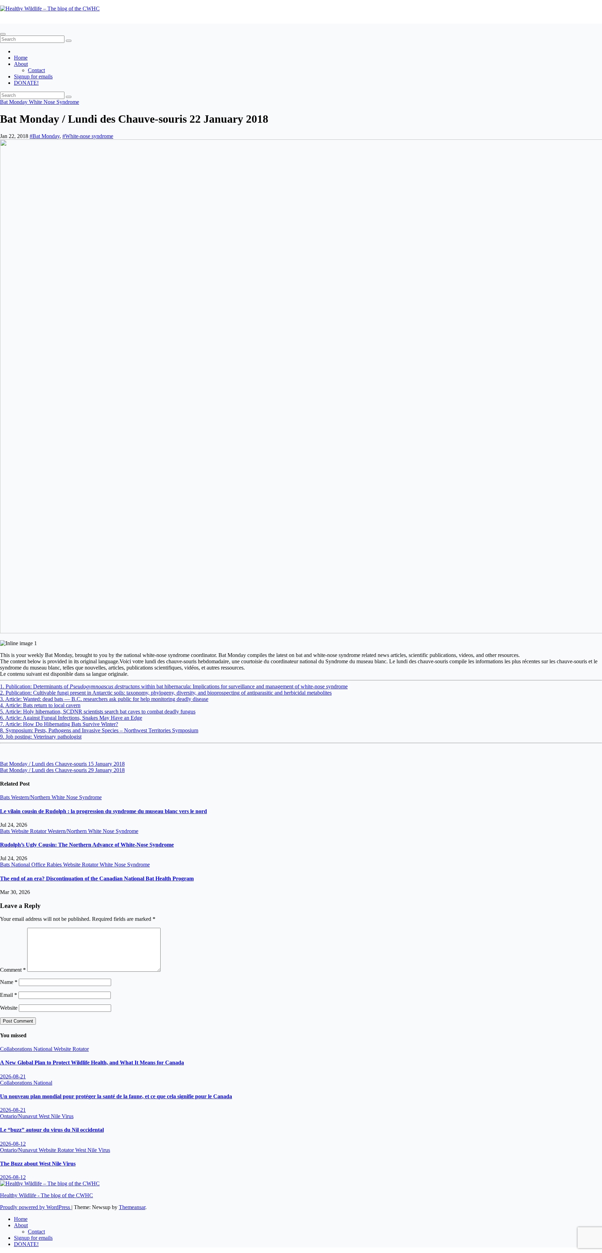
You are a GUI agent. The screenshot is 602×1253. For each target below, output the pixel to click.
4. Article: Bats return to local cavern (40, 705)
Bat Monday (14, 102)
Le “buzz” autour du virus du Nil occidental (52, 1130)
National (43, 1049)
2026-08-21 (13, 1076)
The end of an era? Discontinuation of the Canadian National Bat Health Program (97, 878)
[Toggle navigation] (3, 34)
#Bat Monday (45, 136)
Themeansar (132, 1207)
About (21, 64)
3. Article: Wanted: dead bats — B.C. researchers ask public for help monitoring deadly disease (104, 699)
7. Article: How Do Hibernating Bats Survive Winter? (59, 724)
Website (8, 1008)
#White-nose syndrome (87, 136)
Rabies (55, 865)
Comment (13, 970)
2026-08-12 (13, 1144)
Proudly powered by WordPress (35, 1207)
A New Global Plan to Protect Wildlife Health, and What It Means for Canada (92, 1062)
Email (8, 995)
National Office (29, 865)
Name (8, 982)
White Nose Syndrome (54, 102)
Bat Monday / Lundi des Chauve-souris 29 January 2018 (62, 770)
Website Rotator (29, 831)
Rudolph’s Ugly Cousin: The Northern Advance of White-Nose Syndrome (87, 845)
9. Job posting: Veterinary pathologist (41, 737)
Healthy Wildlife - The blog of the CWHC (46, 20)
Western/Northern (31, 797)
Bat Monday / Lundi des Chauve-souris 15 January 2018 (62, 764)
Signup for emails (33, 76)
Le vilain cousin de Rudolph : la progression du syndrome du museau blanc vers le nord (103, 811)
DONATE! (26, 83)
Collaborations (16, 1049)
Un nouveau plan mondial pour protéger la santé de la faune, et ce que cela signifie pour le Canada (116, 1096)
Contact (36, 70)
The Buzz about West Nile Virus (38, 1164)
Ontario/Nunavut (19, 1116)
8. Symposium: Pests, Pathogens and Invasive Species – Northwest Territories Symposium (99, 730)
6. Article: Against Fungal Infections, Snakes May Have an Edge (71, 718)
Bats (5, 797)
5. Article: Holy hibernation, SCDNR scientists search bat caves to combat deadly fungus (97, 712)
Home (21, 58)
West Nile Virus (56, 1116)
